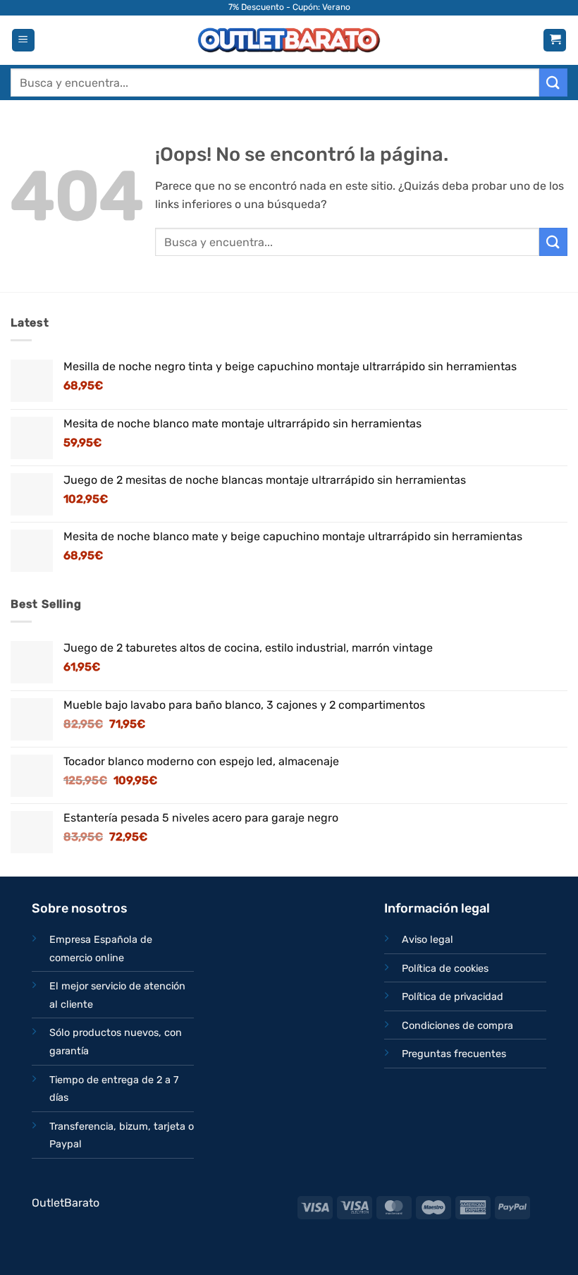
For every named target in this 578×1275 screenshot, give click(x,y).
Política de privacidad (452, 997)
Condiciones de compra (457, 1026)
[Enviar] (553, 82)
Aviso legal (427, 940)
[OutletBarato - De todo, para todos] (289, 40)
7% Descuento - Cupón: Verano (289, 7)
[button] (23, 40)
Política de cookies (445, 969)
